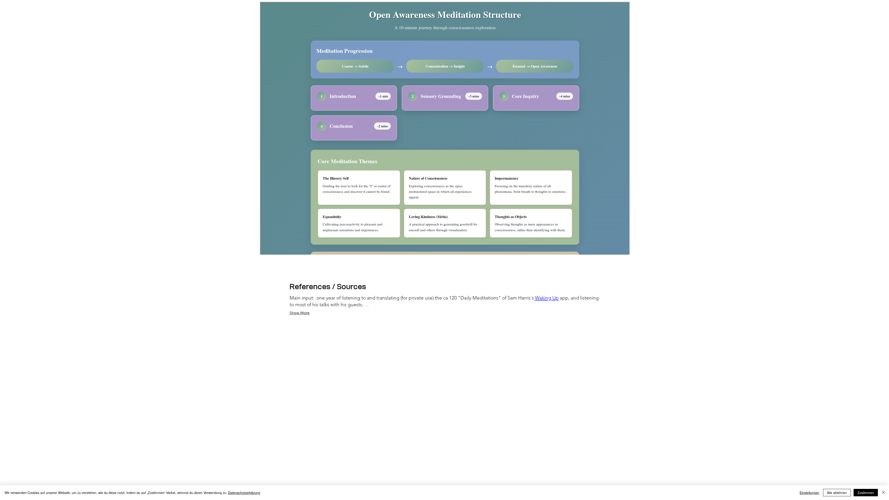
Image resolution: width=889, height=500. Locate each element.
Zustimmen (866, 492)
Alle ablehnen (837, 492)
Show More (300, 312)
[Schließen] (883, 492)
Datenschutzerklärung (244, 492)
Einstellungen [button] (809, 492)
